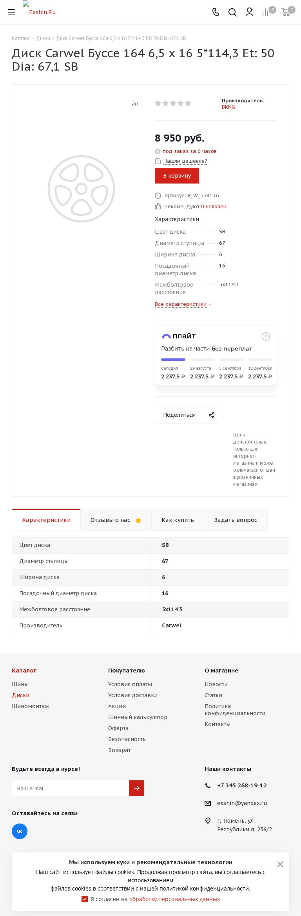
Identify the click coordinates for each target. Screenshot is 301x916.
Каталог (24, 670)
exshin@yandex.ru (242, 803)
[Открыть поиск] (232, 13)
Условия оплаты (130, 684)
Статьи (213, 695)
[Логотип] (39, 11)
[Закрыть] (280, 864)
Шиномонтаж (30, 706)
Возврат (119, 750)
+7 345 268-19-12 (242, 785)
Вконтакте (19, 831)
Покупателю (126, 670)
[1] (158, 103)
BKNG (228, 107)
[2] (166, 103)
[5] (188, 103)
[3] (173, 103)
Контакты (217, 724)
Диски (20, 695)
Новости (216, 684)
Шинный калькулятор (137, 717)
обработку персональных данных (174, 899)
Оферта (118, 728)
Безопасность (127, 739)
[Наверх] (263, 635)
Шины (20, 684)
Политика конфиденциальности (235, 710)
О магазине (221, 670)
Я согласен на (155, 899)
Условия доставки (133, 695)
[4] (181, 103)
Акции (117, 706)
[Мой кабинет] (249, 12)
